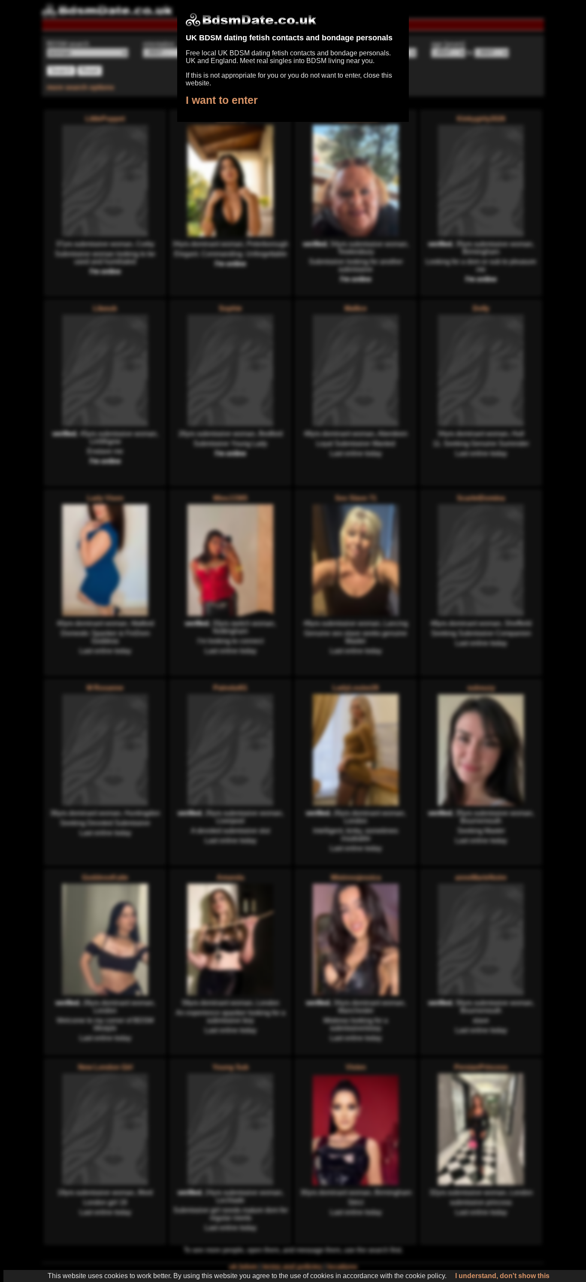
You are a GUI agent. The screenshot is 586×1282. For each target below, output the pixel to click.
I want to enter (222, 100)
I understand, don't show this (502, 1275)
